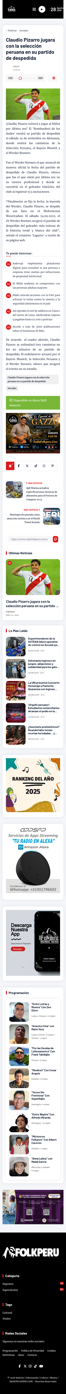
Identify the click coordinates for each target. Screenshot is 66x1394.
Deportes (33, 1283)
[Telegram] (35, 466)
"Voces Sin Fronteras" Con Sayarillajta (40, 1095)
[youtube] (40, 1366)
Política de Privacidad (32, 1350)
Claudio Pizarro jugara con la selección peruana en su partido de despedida (29, 379)
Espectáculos (33, 1290)
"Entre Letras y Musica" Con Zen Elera (41, 1007)
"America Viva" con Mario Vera (42, 1027)
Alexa (21, 1355)
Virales (7, 1318)
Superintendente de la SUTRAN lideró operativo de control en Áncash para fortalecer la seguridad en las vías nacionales (43, 642)
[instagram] (30, 1366)
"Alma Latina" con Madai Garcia (41, 1160)
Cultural (7, 1312)
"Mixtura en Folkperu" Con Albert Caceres (44, 1139)
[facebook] (18, 466)
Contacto (32, 1355)
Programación (10, 1350)
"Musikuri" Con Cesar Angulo (43, 1072)
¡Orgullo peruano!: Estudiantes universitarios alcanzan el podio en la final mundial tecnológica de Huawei (43, 708)
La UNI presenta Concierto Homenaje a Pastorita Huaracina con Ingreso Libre (44, 686)
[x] (27, 466)
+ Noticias (11, 30)
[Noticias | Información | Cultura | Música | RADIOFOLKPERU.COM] (9, 10)
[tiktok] (35, 1366)
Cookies (51, 1350)
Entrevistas (9, 1355)
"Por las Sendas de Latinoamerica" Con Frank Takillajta (43, 1051)
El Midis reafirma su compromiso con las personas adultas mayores (36, 285)
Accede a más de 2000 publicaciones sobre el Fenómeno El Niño (36, 328)
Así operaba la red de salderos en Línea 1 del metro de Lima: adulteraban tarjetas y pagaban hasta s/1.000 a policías (36, 315)
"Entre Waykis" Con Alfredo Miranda (42, 1116)
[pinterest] (52, 466)
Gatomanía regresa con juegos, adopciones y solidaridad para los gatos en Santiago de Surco (43, 664)
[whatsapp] (44, 466)
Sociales (23, 30)
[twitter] (25, 1366)
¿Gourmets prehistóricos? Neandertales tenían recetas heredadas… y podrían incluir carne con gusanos (43, 730)
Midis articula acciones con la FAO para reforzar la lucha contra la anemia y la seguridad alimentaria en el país (36, 299)
